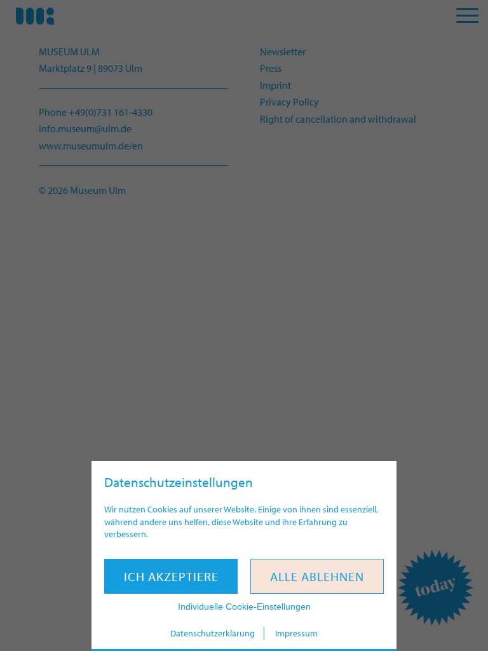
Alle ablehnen (317, 576)
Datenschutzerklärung (212, 633)
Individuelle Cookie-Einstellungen (244, 606)
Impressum (296, 633)
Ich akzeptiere (171, 576)
